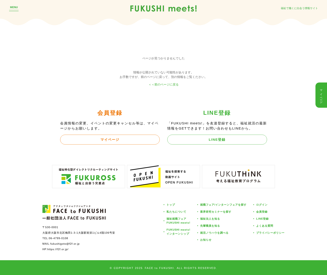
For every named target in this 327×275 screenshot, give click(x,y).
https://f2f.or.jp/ (58, 249)
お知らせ (206, 239)
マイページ (109, 139)
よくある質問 (264, 225)
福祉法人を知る (210, 218)
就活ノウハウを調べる (214, 232)
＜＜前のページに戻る (163, 84)
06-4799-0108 (58, 238)
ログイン (262, 204)
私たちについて (176, 211)
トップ (171, 204)
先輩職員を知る (210, 225)
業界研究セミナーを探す (215, 211)
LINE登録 (217, 139)
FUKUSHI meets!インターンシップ (178, 231)
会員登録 (262, 211)
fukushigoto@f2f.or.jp (65, 243)
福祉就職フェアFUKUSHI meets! (178, 220)
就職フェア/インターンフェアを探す (223, 204)
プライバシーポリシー (270, 232)
